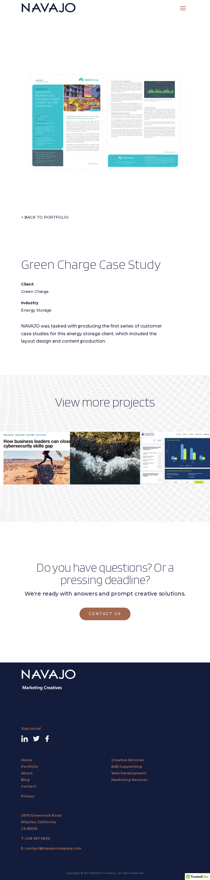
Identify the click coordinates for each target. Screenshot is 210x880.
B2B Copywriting (126, 767)
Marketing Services (129, 780)
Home (26, 760)
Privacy (27, 796)
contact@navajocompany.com (53, 848)
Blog (25, 780)
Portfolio (29, 767)
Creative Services (127, 760)
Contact (28, 786)
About (27, 773)
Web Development (128, 773)
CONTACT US (105, 613)
